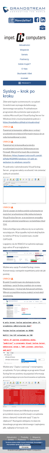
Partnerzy (24, 59)
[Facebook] (37, 20)
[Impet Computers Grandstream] (24, 8)
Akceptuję (25, 447)
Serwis (24, 54)
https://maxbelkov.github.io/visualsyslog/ (21, 122)
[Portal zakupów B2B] (43, 28)
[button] (26, 83)
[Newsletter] (21, 20)
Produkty (24, 437)
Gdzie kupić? (24, 64)
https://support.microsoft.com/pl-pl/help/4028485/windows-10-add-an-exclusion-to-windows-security (22, 159)
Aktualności (24, 45)
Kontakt (24, 78)
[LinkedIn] (43, 20)
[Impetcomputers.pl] (25, 37)
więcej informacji (36, 444)
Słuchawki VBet (24, 73)
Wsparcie (24, 50)
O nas (24, 69)
